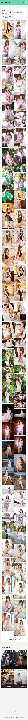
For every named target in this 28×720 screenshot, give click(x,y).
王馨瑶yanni (8, 17)
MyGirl (3, 10)
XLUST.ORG (6, 2)
